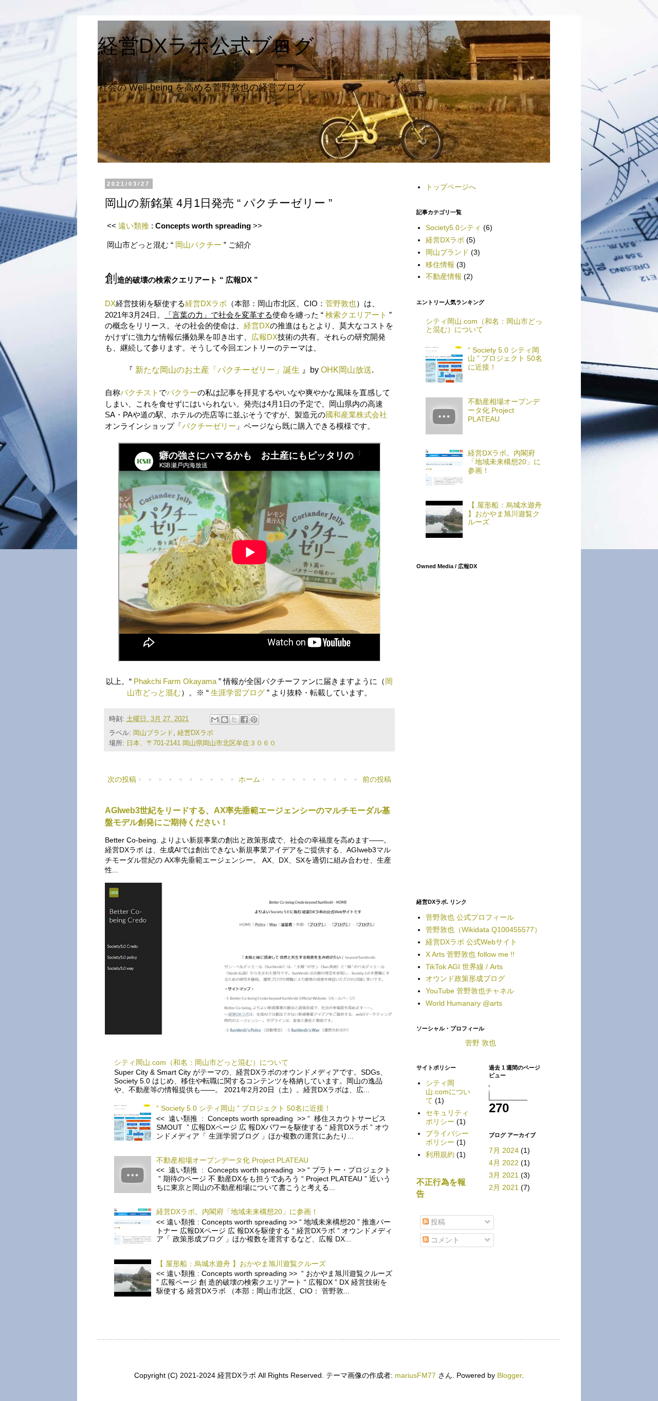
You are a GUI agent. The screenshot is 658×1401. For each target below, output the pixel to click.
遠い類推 (133, 225)
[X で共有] (234, 719)
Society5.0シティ (453, 227)
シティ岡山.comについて (448, 1092)
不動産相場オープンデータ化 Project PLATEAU (232, 1160)
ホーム (249, 779)
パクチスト (139, 392)
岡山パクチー (198, 244)
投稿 (437, 1222)
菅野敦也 (340, 303)
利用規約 (440, 1154)
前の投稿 (376, 779)
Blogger (509, 1375)
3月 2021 (504, 1175)
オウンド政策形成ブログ (465, 978)
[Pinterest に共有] (254, 719)
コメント (444, 1240)
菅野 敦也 (480, 1043)
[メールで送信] (215, 719)
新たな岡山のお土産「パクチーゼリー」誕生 (217, 369)
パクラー (182, 392)
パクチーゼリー (209, 426)
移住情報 (440, 264)
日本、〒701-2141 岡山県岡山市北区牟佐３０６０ (201, 743)
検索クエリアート (356, 314)
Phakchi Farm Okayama (175, 681)
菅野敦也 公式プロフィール (470, 917)
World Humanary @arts (464, 1003)
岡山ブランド (153, 733)
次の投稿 (121, 779)
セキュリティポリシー (447, 1117)
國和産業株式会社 (356, 414)
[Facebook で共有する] (244, 719)
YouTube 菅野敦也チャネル (470, 991)
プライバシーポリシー (447, 1137)
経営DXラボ (206, 303)
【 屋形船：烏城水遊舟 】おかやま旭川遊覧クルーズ (241, 1263)
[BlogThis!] (225, 719)
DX (110, 303)
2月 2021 (504, 1187)
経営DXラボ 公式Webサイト (471, 942)
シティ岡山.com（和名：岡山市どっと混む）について (201, 1062)
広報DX (264, 336)
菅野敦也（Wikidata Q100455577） (483, 929)
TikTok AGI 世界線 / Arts (464, 966)
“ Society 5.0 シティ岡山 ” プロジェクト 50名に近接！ (243, 1108)
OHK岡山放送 (346, 369)
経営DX (257, 325)
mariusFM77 (415, 1375)
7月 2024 (504, 1150)
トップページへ (451, 187)
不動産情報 (444, 276)
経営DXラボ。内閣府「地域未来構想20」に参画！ (237, 1211)
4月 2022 (504, 1163)
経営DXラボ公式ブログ (206, 45)
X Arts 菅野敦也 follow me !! (470, 954)
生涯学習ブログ (238, 692)
